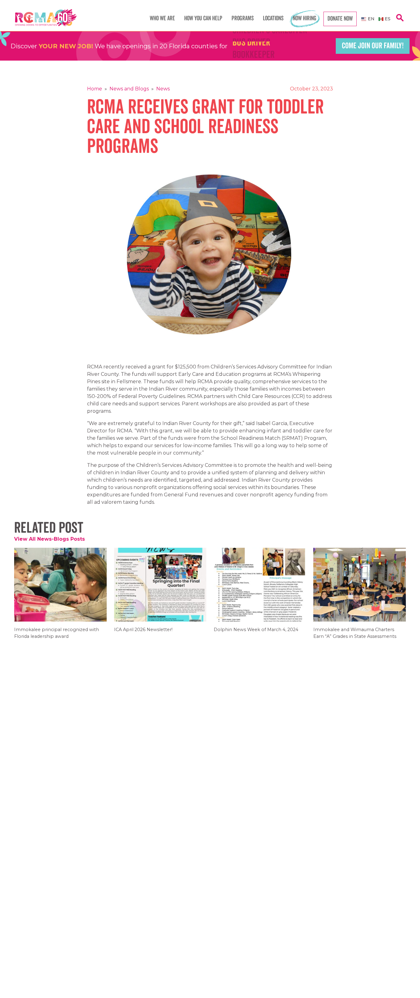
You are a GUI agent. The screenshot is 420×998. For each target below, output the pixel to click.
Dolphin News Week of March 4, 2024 (256, 634)
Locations (273, 18)
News (163, 89)
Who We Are (162, 18)
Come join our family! (373, 46)
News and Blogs (129, 89)
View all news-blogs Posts (49, 539)
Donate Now (340, 19)
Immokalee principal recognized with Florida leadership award (56, 637)
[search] (400, 21)
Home (94, 89)
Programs (243, 18)
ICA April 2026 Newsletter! (143, 634)
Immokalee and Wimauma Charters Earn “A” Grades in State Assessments (354, 637)
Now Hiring (304, 18)
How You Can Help (203, 18)
